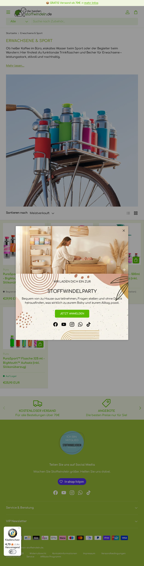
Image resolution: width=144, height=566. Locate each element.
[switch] (12, 551)
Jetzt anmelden (72, 313)
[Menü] (19, 529)
